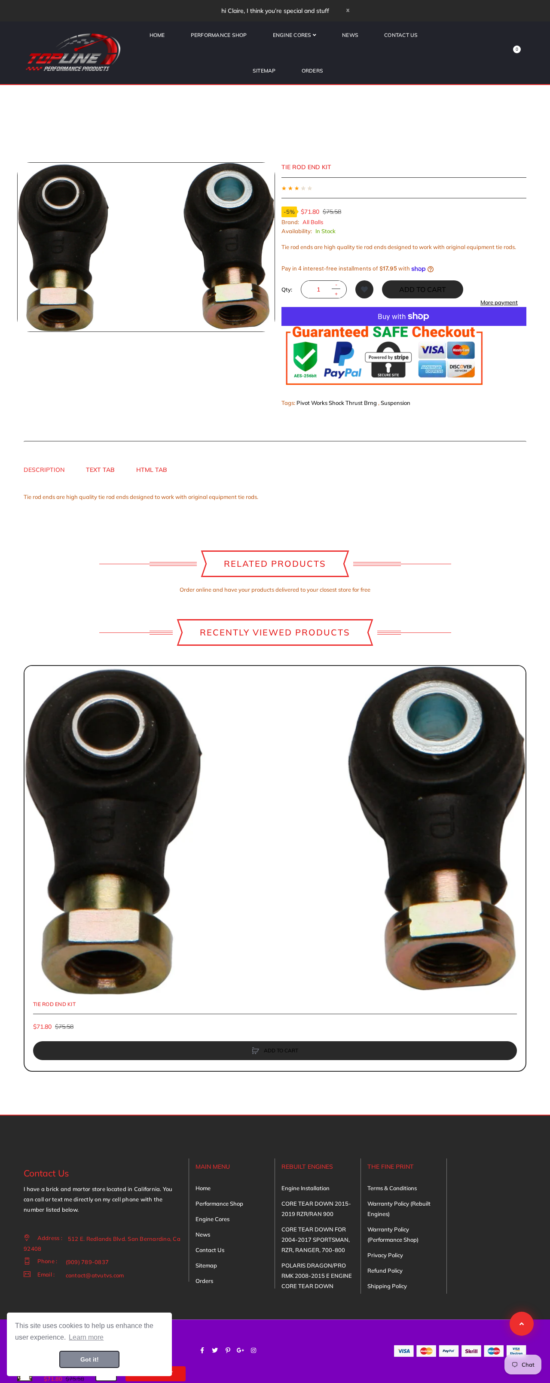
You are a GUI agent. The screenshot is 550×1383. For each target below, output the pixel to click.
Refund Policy (385, 1270)
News (203, 1234)
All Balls (312, 222)
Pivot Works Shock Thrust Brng (336, 402)
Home (203, 1188)
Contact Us (210, 1249)
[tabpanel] (275, 496)
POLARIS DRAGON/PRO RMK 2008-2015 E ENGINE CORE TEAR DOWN (316, 1275)
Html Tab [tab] (151, 470)
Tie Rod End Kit (54, 1004)
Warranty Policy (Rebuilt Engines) (399, 1208)
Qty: (286, 289)
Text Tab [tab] (100, 470)
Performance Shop (219, 1203)
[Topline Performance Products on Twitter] (214, 1350)
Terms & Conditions (392, 1188)
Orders (204, 1280)
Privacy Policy (385, 1255)
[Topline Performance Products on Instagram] (253, 1350)
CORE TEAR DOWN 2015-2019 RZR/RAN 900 (316, 1208)
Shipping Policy (387, 1286)
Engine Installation (305, 1188)
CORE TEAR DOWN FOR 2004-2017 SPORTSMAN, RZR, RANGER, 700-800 (315, 1239)
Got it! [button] (89, 1359)
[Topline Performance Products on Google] (240, 1350)
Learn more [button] (86, 1337)
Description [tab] (44, 470)
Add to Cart (422, 289)
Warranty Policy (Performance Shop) (393, 1234)
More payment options (499, 306)
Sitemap (206, 1265)
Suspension (395, 402)
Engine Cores (212, 1219)
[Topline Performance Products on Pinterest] (227, 1350)
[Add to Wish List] (364, 289)
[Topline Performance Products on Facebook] (202, 1350)
